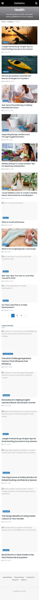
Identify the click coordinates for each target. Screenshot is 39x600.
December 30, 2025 (8, 81)
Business (6, 395)
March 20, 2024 (7, 225)
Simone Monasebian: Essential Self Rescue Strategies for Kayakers (16, 77)
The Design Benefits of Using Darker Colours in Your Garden (18, 517)
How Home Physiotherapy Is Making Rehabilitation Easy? (17, 106)
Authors (23, 580)
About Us (15, 580)
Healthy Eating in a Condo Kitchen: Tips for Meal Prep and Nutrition (18, 164)
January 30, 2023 (8, 281)
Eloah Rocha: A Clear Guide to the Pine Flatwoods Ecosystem (18, 556)
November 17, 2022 (8, 310)
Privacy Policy (19, 577)
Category (10, 22)
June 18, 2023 (7, 252)
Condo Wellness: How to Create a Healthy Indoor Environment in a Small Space (19, 194)
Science (6, 550)
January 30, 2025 (8, 110)
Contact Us (30, 577)
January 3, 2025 (7, 140)
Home (4, 22)
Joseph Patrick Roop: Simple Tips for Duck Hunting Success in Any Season (17, 47)
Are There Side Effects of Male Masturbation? (14, 306)
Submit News (7, 577)
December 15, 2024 (8, 169)
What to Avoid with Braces (13, 222)
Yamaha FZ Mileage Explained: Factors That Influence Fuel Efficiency (16, 361)
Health (17, 22)
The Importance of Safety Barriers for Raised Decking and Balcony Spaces (19, 478)
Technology (8, 354)
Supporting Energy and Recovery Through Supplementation (16, 135)
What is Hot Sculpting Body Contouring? (19, 249)
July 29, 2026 (7, 405)
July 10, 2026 (6, 52)
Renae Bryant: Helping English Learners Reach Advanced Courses (18, 401)
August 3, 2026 (7, 367)
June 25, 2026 (7, 483)
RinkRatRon (19, 3)
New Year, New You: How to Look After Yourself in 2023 (18, 276)
